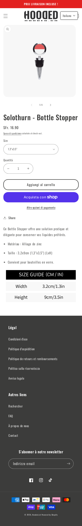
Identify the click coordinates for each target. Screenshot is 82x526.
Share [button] (12, 217)
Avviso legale (16, 378)
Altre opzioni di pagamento (41, 207)
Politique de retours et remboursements (33, 358)
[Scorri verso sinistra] (31, 105)
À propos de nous (18, 425)
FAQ (10, 416)
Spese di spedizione (12, 133)
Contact (13, 435)
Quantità (8, 160)
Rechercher (15, 406)
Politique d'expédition (21, 348)
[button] (5, 16)
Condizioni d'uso (18, 339)
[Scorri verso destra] (50, 105)
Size (5, 140)
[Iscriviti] (68, 464)
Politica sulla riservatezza (24, 368)
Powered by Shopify (50, 514)
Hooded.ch (36, 514)
